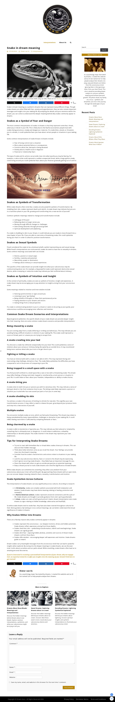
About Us (62, 42)
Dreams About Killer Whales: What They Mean (97, 138)
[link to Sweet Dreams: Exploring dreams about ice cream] (42, 598)
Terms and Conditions (98, 699)
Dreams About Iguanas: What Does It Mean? (96, 143)
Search (84, 47)
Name (12, 667)
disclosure (60, 98)
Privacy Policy (69, 699)
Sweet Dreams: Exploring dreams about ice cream (97, 125)
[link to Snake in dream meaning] (42, 75)
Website (12, 677)
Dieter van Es (25, 51)
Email (12, 672)
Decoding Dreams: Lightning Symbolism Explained (95, 132)
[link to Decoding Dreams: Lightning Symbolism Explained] (66, 598)
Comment (14, 644)
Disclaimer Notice (82, 699)
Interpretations (50, 42)
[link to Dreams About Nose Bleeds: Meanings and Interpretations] (18, 598)
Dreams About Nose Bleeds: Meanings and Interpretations (17, 610)
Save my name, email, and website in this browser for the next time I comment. (38, 682)
